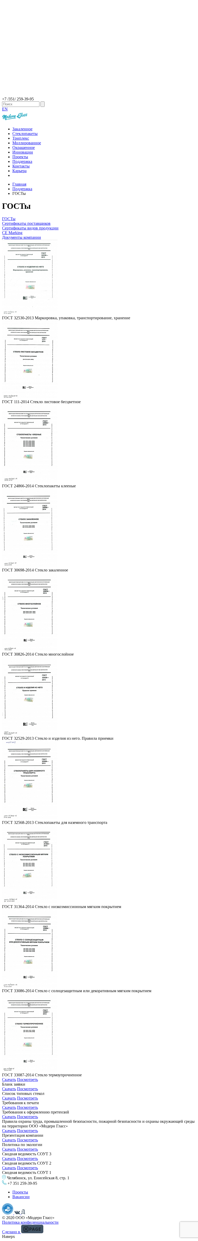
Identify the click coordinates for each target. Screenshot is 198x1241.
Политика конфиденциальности (30, 1222)
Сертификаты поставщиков (26, 223)
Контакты (21, 166)
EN (5, 109)
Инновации (22, 152)
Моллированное (26, 143)
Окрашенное (23, 147)
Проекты (20, 157)
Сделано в (11, 1232)
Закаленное (22, 129)
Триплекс (20, 138)
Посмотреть (27, 1079)
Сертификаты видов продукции (30, 228)
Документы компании (21, 237)
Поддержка (22, 161)
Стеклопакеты (25, 133)
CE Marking (12, 232)
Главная (19, 184)
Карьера (19, 171)
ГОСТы (8, 219)
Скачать (9, 1079)
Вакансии (21, 1197)
